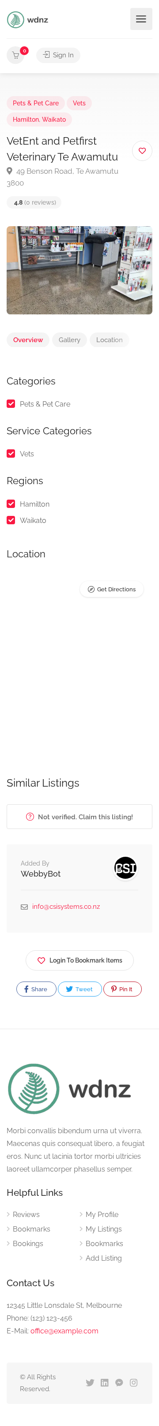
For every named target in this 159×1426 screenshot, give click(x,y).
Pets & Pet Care (36, 103)
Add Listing (104, 1258)
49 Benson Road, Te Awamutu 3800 (62, 177)
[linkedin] (104, 1383)
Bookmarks (31, 1229)
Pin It (125, 989)
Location (109, 340)
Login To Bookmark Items (85, 960)
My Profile (102, 1214)
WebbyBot (41, 873)
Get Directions (116, 589)
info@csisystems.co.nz (66, 907)
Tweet (83, 989)
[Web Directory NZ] (29, 19)
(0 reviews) (35, 202)
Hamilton (26, 119)
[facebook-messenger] (119, 1383)
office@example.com (64, 1331)
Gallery (69, 340)
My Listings (104, 1229)
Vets (79, 103)
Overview (28, 340)
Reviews (26, 1214)
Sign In (62, 55)
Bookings (28, 1243)
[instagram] (133, 1383)
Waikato (54, 119)
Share (38, 989)
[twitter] (89, 1383)
